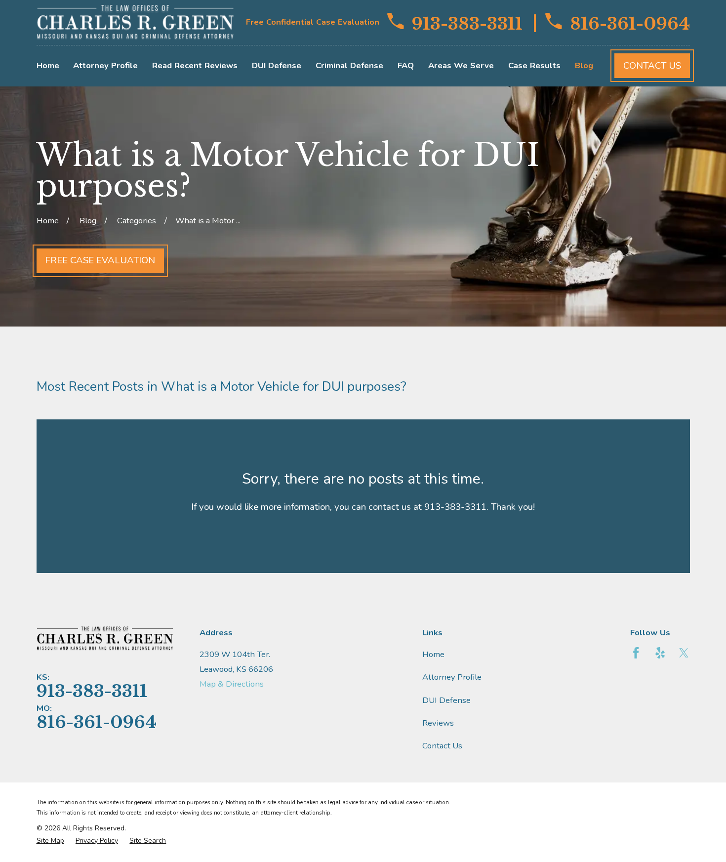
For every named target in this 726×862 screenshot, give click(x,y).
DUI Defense (446, 700)
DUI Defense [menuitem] (276, 65)
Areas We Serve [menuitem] (461, 65)
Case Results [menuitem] (534, 65)
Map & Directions (232, 684)
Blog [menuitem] (584, 65)
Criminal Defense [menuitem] (349, 65)
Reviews (438, 723)
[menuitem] (50, 840)
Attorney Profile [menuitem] (105, 65)
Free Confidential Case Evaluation (312, 22)
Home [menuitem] (48, 65)
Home (433, 654)
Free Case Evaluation (100, 260)
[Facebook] (636, 652)
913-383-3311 (467, 22)
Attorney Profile (452, 677)
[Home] (136, 22)
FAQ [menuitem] (406, 65)
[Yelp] (660, 652)
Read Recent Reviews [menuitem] (195, 65)
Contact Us (652, 65)
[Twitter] (683, 652)
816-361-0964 (629, 22)
